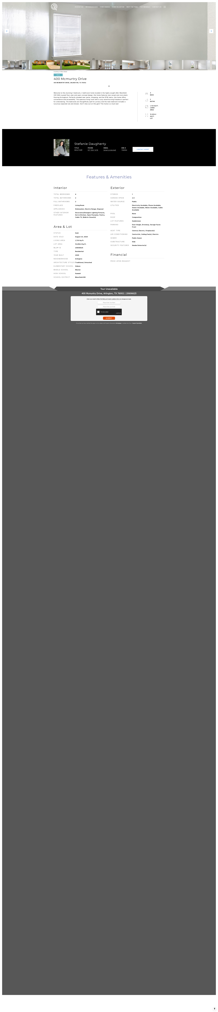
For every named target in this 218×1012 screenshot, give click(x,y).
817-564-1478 (93, 150)
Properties (79, 7)
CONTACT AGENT (143, 149)
